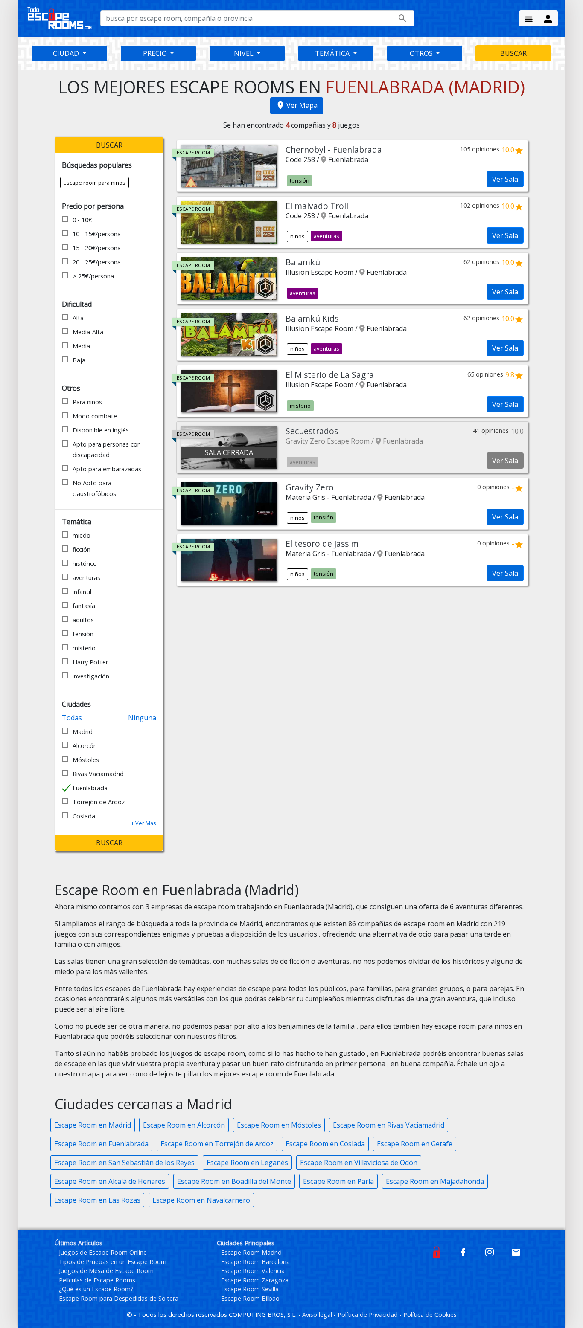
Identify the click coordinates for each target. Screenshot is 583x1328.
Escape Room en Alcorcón (184, 1125)
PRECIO (156, 53)
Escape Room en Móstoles (279, 1125)
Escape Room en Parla (338, 1181)
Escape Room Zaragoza (255, 1280)
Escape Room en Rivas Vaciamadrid (388, 1125)
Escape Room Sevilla (250, 1289)
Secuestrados (312, 431)
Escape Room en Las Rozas (97, 1200)
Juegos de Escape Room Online (103, 1252)
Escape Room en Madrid (92, 1125)
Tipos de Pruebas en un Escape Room (112, 1262)
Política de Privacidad (368, 1315)
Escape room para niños (94, 182)
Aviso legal (318, 1315)
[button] (143, 823)
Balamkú (303, 262)
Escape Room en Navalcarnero (201, 1200)
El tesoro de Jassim (322, 543)
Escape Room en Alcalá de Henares (109, 1181)
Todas (72, 717)
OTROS (422, 53)
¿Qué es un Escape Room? (96, 1289)
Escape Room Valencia (253, 1271)
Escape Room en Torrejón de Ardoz (217, 1143)
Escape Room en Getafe (414, 1143)
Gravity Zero (310, 487)
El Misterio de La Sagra (330, 375)
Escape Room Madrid (251, 1252)
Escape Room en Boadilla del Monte (234, 1181)
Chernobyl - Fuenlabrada (334, 149)
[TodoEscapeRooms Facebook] (463, 1251)
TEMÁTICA (333, 53)
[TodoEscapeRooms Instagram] (489, 1251)
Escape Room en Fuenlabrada (101, 1143)
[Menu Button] (529, 18)
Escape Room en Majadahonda (435, 1181)
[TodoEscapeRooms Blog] (436, 1251)
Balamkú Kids (312, 318)
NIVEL (244, 53)
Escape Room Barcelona (255, 1262)
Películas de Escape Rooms (97, 1280)
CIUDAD (67, 53)
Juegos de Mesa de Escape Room (106, 1271)
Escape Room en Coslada (325, 1143)
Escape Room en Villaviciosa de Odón (358, 1162)
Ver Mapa (302, 105)
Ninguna (142, 717)
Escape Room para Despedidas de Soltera (118, 1298)
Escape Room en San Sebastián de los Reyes (124, 1162)
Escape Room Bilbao (250, 1298)
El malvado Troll (317, 206)
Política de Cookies (430, 1315)
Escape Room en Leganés (247, 1162)
